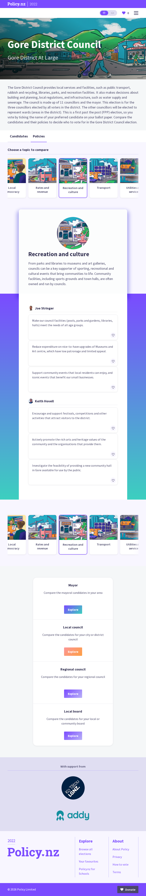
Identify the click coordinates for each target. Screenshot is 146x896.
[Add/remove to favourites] (113, 335)
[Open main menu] (136, 13)
